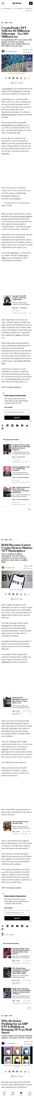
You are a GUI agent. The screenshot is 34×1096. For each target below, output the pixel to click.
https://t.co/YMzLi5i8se (18, 193)
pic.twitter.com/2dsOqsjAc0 (11, 198)
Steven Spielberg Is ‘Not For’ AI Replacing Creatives (21, 468)
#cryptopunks (6, 196)
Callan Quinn (11, 567)
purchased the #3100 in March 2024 (14, 125)
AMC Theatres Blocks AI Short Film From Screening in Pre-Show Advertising (21, 490)
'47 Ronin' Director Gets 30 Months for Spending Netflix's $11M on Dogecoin (21, 447)
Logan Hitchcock (12, 51)
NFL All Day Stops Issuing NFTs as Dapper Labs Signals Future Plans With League (21, 971)
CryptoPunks (7, 89)
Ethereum (17, 91)
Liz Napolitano (11, 1043)
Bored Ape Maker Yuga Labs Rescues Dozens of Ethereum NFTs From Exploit (21, 951)
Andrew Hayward (14, 387)
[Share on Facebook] (17, 78)
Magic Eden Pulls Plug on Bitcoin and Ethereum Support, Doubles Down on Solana (21, 991)
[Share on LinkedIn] (9, 78)
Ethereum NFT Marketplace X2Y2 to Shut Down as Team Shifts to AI (20, 700)
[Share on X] (6, 78)
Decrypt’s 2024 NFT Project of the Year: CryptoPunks (19, 297)
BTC (2, 8)
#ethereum (15, 196)
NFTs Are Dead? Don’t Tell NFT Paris (20, 822)
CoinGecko (5, 154)
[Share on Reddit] (21, 78)
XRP (28, 8)
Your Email (8, 407)
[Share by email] (13, 78)
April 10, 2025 (6, 205)
